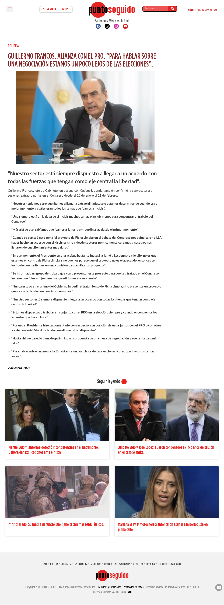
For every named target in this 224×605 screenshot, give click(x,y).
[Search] (172, 8)
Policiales (66, 564)
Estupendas (95, 564)
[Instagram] (116, 26)
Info (45, 564)
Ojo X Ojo (162, 564)
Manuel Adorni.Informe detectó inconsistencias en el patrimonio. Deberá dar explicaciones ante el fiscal (54, 450)
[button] (9, 9)
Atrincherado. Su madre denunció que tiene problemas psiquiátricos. (56, 524)
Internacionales (122, 564)
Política (13, 46)
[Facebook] (98, 26)
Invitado (108, 564)
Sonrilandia (175, 564)
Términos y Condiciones (109, 587)
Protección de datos (134, 587)
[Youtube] (125, 26)
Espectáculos (80, 564)
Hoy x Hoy (150, 564)
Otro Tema (138, 564)
